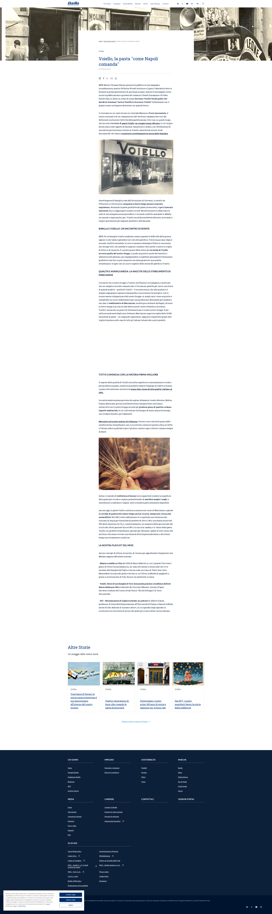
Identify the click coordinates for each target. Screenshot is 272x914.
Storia (70, 768)
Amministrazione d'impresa (108, 851)
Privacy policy (104, 872)
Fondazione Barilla (74, 777)
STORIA (73, 689)
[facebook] (103, 78)
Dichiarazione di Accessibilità (78, 886)
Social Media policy (74, 851)
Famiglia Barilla (73, 773)
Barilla (180, 768)
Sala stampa (72, 812)
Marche (138, 4)
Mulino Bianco (183, 777)
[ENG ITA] (197, 4)
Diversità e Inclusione (112, 768)
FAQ (69, 835)
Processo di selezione (112, 817)
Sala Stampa (155, 4)
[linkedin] (100, 78)
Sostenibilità (127, 4)
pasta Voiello (128, 123)
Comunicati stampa (74, 817)
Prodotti (144, 768)
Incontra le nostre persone (114, 812)
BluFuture (71, 782)
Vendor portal (186, 799)
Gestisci (70, 905)
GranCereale (182, 786)
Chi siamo (107, 4)
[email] (111, 78)
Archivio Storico (73, 791)
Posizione (71, 821)
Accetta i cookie (70, 895)
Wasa (180, 773)
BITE (69, 786)
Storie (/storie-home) (109, 41)
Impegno (116, 4)
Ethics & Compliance (112, 773)
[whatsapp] (107, 78)
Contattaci (147, 799)
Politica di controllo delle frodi (109, 861)
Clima (143, 782)
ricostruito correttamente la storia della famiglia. (144, 133)
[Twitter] (182, 4)
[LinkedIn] (178, 3)
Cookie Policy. (22, 906)
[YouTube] (187, 3)
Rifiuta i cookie (70, 900)
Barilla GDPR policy (74, 881)
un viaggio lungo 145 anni (147, 123)
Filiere (143, 777)
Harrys (180, 791)
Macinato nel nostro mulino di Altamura (118, 421)
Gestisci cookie (73, 876)
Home (100, 41)
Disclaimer (103, 881)
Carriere (165, 4)
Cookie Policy (104, 876)
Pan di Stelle (182, 782)
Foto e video (72, 826)
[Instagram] (192, 3)
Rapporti (71, 830)
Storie (145, 4)
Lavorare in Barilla (111, 807)
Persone (144, 773)
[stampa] (116, 78)
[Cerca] (203, 3)
